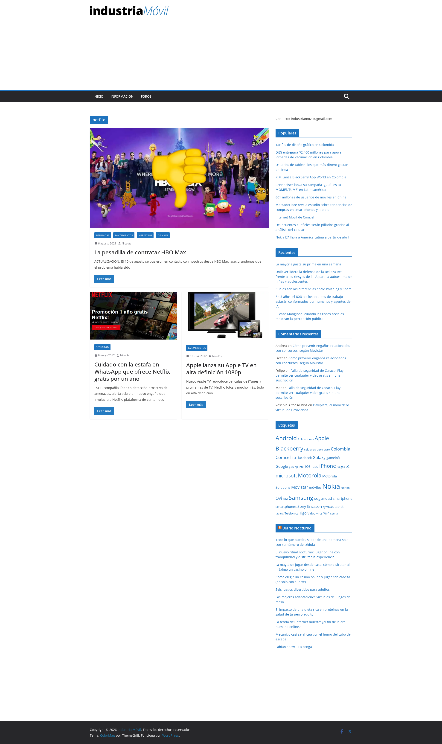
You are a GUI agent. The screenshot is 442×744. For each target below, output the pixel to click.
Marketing (145, 235)
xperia (334, 513)
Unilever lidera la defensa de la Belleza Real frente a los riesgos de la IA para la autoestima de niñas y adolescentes (314, 277)
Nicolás (126, 243)
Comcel (283, 457)
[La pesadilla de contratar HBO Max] (179, 177)
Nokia (331, 486)
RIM (285, 499)
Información (122, 96)
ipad (314, 466)
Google (282, 466)
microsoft (286, 475)
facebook (305, 458)
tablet (338, 506)
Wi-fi (326, 513)
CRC (294, 458)
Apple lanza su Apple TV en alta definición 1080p (221, 368)
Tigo (303, 513)
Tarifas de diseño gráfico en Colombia (305, 144)
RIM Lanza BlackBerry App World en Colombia (311, 177)
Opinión (163, 235)
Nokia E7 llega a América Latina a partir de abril (312, 237)
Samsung (301, 497)
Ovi (279, 498)
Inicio (98, 96)
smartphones (286, 506)
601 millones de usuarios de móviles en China (311, 197)
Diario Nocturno (296, 528)
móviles (315, 487)
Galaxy (319, 457)
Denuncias (102, 235)
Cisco (320, 449)
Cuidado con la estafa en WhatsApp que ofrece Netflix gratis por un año (132, 371)
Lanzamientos (124, 235)
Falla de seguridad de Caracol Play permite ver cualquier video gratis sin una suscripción (309, 375)
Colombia (340, 449)
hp (296, 466)
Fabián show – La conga (294, 647)
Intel (301, 466)
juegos (341, 466)
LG (347, 466)
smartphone (342, 498)
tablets (280, 513)
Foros (146, 96)
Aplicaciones (306, 439)
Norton (345, 487)
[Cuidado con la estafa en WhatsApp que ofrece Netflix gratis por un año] (133, 316)
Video (311, 513)
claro (327, 449)
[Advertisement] (221, 55)
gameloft (333, 458)
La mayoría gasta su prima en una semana (308, 264)
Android (286, 438)
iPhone (327, 465)
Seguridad (102, 347)
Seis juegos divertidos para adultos (303, 589)
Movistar (299, 487)
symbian (328, 507)
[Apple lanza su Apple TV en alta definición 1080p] (225, 316)
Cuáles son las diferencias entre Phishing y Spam (314, 289)
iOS (308, 466)
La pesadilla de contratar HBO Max (140, 252)
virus (319, 513)
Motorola (309, 475)
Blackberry (289, 448)
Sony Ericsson (309, 506)
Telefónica (291, 513)
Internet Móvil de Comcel (295, 217)
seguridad (323, 498)
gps (291, 467)
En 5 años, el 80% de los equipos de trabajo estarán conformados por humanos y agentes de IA (313, 301)
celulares (310, 449)
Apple (322, 438)
